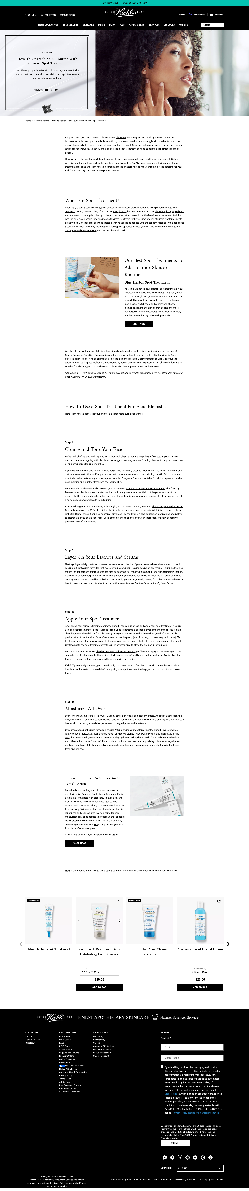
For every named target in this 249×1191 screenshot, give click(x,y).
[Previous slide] (20, 944)
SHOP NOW (139, 324)
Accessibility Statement (70, 1091)
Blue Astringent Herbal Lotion (167, 506)
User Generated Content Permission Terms (70, 1087)
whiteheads (144, 304)
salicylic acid (119, 211)
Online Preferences (67, 1059)
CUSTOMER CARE (67, 1032)
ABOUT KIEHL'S (100, 1032)
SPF (96, 824)
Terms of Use (65, 1079)
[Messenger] (165, 1157)
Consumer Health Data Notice (73, 1072)
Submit (175, 1143)
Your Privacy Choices (74, 1066)
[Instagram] (187, 1157)
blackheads (130, 304)
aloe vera (98, 797)
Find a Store (64, 1036)
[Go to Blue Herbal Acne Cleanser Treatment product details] (149, 920)
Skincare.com (217, 1179)
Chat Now (30, 1043)
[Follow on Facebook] (172, 1157)
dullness (85, 813)
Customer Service (67, 15)
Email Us (29, 1036)
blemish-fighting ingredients (169, 211)
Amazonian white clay (165, 470)
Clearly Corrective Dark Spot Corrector (85, 355)
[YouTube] (195, 1157)
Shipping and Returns (69, 1053)
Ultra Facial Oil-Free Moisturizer (118, 733)
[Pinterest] (203, 1157)
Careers (96, 1043)
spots (89, 362)
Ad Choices (64, 1082)
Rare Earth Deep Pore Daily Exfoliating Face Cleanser (99, 952)
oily (116, 141)
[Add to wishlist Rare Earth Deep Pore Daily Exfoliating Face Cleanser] (118, 902)
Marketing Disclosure (184, 1132)
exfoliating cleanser (149, 460)
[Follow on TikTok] (210, 1157)
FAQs (61, 1043)
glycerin (151, 733)
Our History (98, 1036)
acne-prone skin (129, 141)
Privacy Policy (65, 1075)
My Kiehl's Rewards (102, 1049)
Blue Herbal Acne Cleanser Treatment (145, 488)
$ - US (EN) (29, 15)
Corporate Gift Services (103, 1046)
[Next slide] (228, 944)
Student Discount (101, 1056)
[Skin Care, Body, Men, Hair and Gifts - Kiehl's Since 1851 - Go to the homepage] (124, 12)
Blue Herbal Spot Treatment (161, 292)
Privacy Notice (197, 1135)
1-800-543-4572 (32, 1039)
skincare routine (112, 145)
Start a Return (65, 1049)
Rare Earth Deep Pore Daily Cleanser (123, 470)
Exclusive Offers (66, 1056)
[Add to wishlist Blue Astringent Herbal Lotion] (219, 902)
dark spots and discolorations (80, 230)
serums (116, 564)
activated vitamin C (162, 355)
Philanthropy (99, 1039)
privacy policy (60, 1186)
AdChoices (82, 1183)
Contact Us (31, 1032)
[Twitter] (180, 1157)
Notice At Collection (68, 1069)
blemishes (121, 137)
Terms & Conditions (162, 1179)
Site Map (204, 1179)
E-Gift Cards (64, 1046)
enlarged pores (97, 478)
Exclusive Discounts (102, 1053)
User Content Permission (138, 1179)
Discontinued (65, 1062)
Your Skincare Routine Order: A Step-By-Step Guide (146, 583)
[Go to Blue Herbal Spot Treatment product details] (48, 920)
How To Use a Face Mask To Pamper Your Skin (152, 870)
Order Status (65, 1039)
